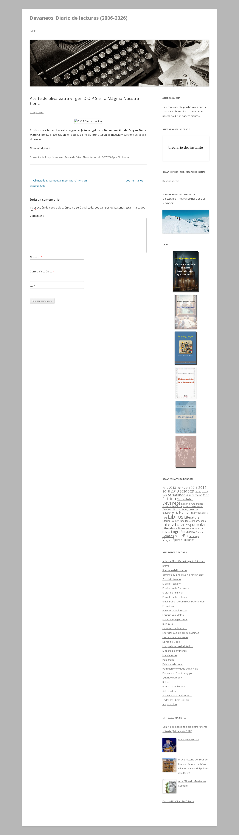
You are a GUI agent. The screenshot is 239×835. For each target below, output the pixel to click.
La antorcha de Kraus (174, 628)
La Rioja (204, 512)
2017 (202, 487)
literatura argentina (195, 520)
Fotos (177, 509)
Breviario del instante (174, 570)
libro (164, 518)
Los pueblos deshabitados (177, 646)
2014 (180, 488)
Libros (176, 516)
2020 (183, 491)
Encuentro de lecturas (174, 610)
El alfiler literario (171, 583)
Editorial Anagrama (192, 503)
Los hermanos (136, 180)
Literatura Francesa (176, 528)
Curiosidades (185, 499)
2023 (205, 491)
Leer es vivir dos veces (175, 637)
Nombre (36, 257)
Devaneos (171, 503)
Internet (195, 512)
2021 (191, 491)
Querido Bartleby (172, 677)
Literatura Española (183, 524)
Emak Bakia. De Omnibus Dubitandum (183, 601)
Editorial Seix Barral (193, 506)
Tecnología (194, 536)
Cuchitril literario (171, 579)
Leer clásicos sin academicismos (180, 632)
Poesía (199, 532)
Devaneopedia (170, 181)
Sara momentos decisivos (177, 695)
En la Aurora (169, 606)
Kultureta (167, 624)
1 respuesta (37, 112)
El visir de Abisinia (172, 592)
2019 (175, 491)
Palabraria (168, 659)
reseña (181, 535)
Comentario (37, 215)
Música (190, 532)
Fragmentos (189, 509)
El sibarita (123, 157)
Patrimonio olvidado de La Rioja (180, 668)
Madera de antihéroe (174, 650)
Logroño (178, 531)
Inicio (33, 31)
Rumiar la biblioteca (173, 686)
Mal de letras (169, 655)
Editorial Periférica (172, 506)
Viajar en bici (169, 704)
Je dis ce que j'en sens (174, 619)
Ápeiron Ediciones (183, 540)
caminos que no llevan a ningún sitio (183, 574)
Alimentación (90, 157)
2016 (194, 488)
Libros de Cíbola (171, 641)
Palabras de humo (172, 664)
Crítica (169, 498)
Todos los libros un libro (176, 700)
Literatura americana (173, 521)
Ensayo (167, 509)
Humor (184, 512)
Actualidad (177, 494)
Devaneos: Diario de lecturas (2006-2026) (79, 18)
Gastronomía (170, 512)
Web (32, 286)
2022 (198, 491)
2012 (165, 488)
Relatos (168, 536)
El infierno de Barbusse (175, 588)
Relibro (166, 682)
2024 (164, 495)
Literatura (192, 517)
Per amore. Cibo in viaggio (177, 673)
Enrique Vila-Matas (173, 615)
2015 (187, 488)
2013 (172, 488)
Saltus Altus (169, 691)
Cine (206, 495)
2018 (166, 491)
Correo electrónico (42, 271)
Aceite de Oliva (73, 157)
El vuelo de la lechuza (174, 597)
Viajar (167, 539)
